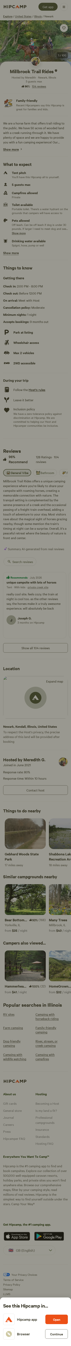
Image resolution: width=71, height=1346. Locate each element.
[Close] (35, 673)
